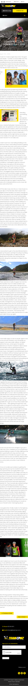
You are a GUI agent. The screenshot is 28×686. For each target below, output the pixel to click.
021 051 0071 (8, 1)
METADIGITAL (16, 684)
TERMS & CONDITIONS (19, 680)
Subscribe (6, 658)
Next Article (21, 617)
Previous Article (7, 613)
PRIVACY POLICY (11, 681)
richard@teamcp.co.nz (14, 630)
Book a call (7, 10)
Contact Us (19, 10)
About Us (16, 1)
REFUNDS (18, 681)
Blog (23, 1)
